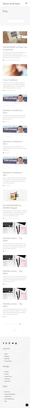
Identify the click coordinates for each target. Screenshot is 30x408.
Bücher (6, 354)
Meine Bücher (17, 60)
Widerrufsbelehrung (9, 399)
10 (14, 330)
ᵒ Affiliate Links (8, 396)
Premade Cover (8, 376)
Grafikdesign (6, 90)
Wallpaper (6, 356)
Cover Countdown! (10, 80)
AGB (5, 401)
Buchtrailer (7, 358)
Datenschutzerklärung (9, 394)
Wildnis (5, 251)
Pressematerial (7, 361)
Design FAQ (7, 381)
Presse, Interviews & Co (9, 60)
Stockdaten (7, 378)
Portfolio (6, 374)
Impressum (7, 391)
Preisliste (6, 371)
